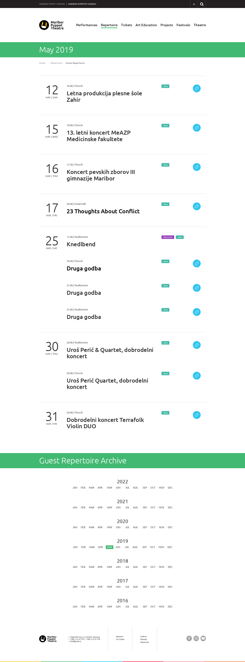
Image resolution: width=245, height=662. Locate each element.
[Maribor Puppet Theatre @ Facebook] (189, 638)
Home (42, 63)
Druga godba (84, 268)
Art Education (146, 25)
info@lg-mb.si (75, 641)
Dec (170, 487)
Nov (161, 487)
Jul (127, 487)
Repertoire (109, 25)
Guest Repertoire (75, 63)
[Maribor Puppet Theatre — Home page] (51, 25)
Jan (74, 487)
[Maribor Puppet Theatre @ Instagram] (196, 638)
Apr (100, 487)
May (109, 487)
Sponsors (119, 636)
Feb (83, 487)
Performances (86, 25)
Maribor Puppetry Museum (82, 4)
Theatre (200, 25)
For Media (120, 639)
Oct (152, 487)
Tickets (126, 25)
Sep (145, 487)
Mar (91, 487)
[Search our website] (202, 4)
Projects (166, 25)
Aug (135, 487)
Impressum (144, 642)
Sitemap (143, 639)
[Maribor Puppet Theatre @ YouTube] (203, 638)
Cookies (143, 636)
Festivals (183, 25)
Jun (118, 487)
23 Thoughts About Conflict (103, 211)
